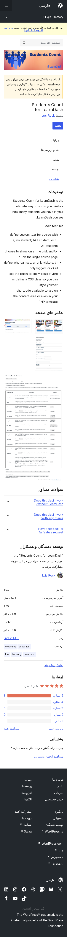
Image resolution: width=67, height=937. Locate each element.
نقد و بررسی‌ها (50, 150)
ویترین (28, 779)
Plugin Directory (53, 16)
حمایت (26, 825)
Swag (26, 831)
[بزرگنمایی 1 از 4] (58, 324)
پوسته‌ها (27, 786)
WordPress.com (50, 843)
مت (59, 850)
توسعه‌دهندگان (54, 825)
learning (16, 654)
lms (7, 654)
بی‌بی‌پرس (55, 857)
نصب (56, 159)
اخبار (60, 786)
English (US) (11, 638)
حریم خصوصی (54, 799)
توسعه (55, 169)
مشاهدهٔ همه (11, 728)
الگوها (28, 799)
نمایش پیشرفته (53, 665)
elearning (10, 646)
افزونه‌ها (26, 793)
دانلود (58, 125)
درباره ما (57, 779)
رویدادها (27, 818)
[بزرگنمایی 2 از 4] (27, 324)
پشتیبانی (54, 179)
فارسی (50, 880)
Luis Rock (48, 115)
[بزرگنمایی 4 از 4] (58, 379)
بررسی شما (56, 728)
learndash (29, 654)
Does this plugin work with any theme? (48, 516)
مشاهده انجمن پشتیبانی (48, 756)
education (24, 646)
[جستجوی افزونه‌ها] (24, 42)
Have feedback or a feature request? (50, 530)
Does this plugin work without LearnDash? (48, 502)
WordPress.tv (52, 831)
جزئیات (54, 140)
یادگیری (58, 811)
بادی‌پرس (55, 863)
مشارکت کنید (23, 811)
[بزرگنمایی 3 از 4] (58, 342)
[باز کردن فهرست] (6, 5)
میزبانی (58, 793)
